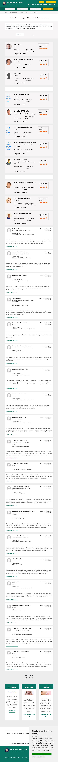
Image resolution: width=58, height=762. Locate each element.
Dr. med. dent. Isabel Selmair (22, 198)
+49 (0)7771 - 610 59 (19, 83)
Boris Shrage (17, 44)
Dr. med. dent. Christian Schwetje (21, 605)
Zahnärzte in (12, 34)
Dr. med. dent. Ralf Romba (19, 417)
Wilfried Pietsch (16, 559)
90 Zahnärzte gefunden (31, 35)
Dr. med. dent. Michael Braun (22, 213)
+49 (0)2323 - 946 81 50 (20, 192)
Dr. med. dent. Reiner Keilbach (20, 369)
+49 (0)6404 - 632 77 (19, 67)
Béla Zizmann (18, 73)
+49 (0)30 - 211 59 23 (20, 54)
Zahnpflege (52, 4)
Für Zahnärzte (50, 1)
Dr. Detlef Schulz (17, 582)
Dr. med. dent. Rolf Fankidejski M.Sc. (22, 346)
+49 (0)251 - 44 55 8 (19, 136)
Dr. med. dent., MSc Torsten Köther (22, 628)
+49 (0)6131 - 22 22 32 (20, 223)
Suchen (48, 9)
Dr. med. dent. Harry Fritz (21, 94)
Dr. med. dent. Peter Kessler (20, 463)
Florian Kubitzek (16, 229)
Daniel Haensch (16, 298)
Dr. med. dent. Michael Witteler (23, 127)
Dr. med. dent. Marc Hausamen (20, 535)
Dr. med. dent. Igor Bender (19, 275)
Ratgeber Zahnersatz (42, 4)
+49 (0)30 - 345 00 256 (20, 171)
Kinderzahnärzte (23, 12)
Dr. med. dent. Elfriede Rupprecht (24, 60)
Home (6, 12)
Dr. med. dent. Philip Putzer (19, 440)
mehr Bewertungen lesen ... (12, 246)
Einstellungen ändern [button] (39, 757)
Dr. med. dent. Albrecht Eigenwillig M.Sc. (23, 511)
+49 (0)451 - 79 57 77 (20, 104)
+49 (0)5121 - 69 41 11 (20, 121)
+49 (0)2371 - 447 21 (19, 154)
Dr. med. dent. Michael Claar (20, 252)
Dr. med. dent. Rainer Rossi (19, 394)
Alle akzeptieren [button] (38, 754)
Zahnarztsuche (13, 12)
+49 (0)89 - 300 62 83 (20, 207)
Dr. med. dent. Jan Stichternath (20, 651)
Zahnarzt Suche (32, 4)
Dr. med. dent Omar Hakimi (19, 322)
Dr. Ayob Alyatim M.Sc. (20, 160)
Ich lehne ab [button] (47, 754)
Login (41, 1)
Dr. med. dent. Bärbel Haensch (20, 486)
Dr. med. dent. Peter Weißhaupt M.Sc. (25, 142)
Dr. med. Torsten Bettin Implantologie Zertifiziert (21, 111)
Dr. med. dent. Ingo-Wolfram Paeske (25, 182)
